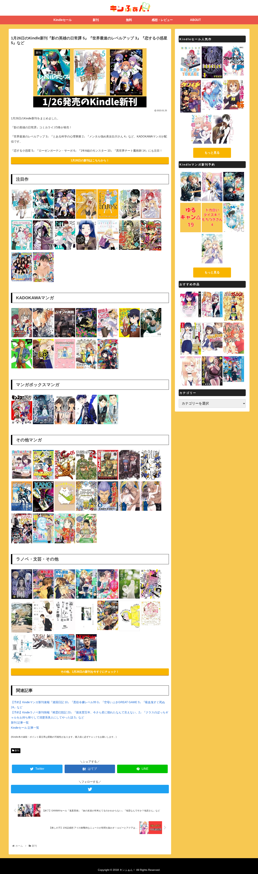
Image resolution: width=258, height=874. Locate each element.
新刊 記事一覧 (20, 722)
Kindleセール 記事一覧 (25, 727)
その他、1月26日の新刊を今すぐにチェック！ (90, 671)
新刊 (16, 750)
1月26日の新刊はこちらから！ (90, 160)
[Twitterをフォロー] (90, 789)
